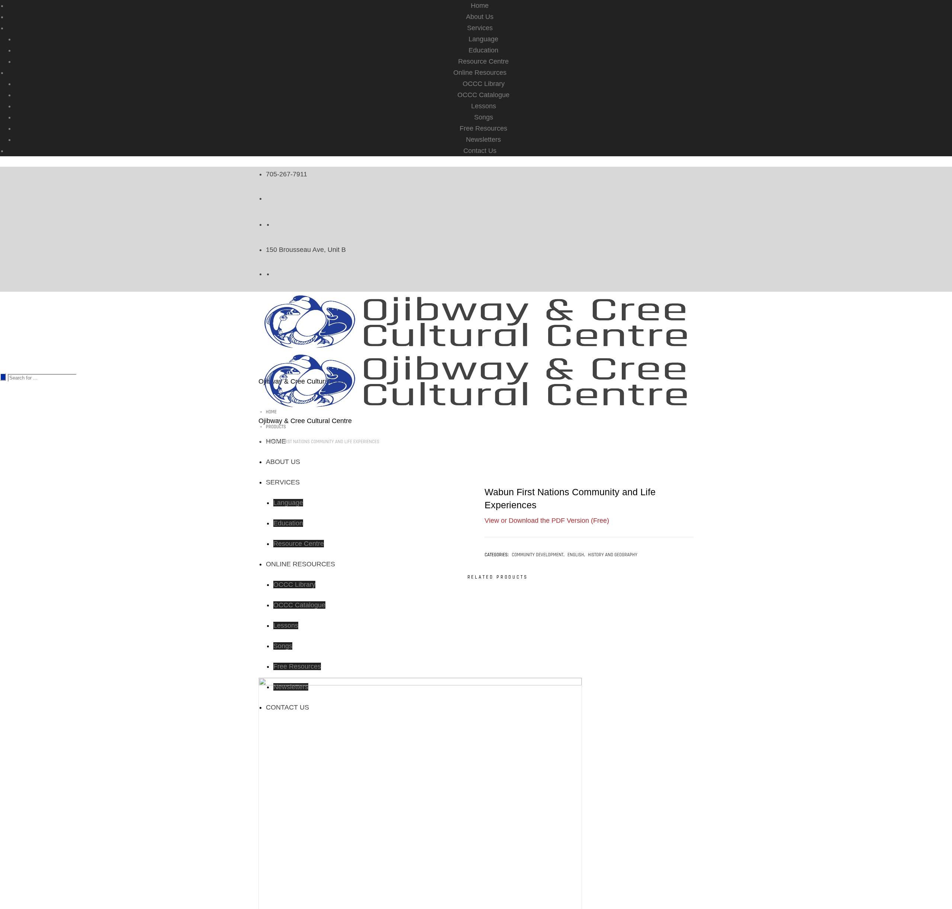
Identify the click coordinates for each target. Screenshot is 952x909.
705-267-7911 (286, 174)
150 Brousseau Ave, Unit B (306, 249)
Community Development (537, 555)
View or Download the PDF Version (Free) (547, 520)
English (575, 555)
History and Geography (612, 555)
